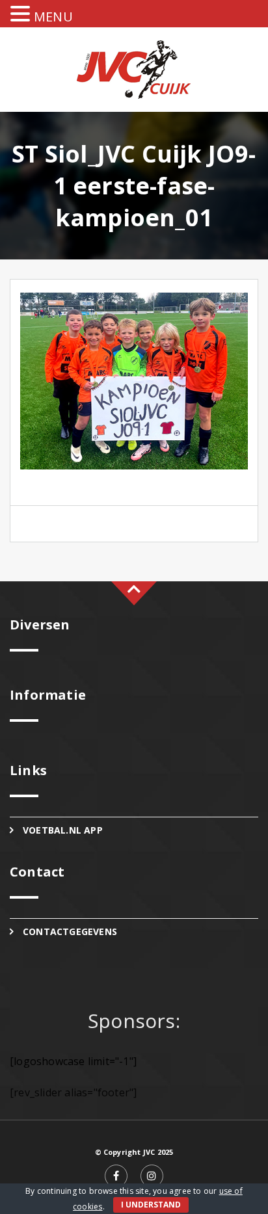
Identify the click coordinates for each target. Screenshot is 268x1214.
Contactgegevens (70, 931)
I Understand (151, 1204)
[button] (22, 14)
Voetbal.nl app (63, 830)
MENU (53, 16)
